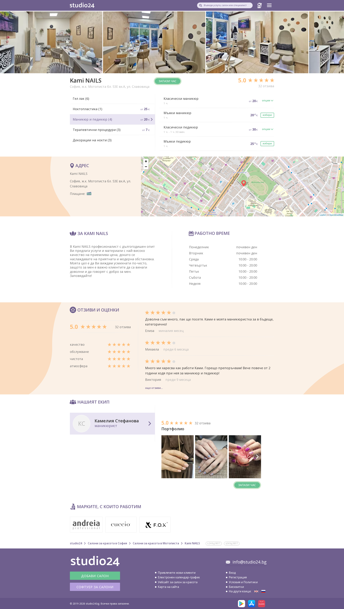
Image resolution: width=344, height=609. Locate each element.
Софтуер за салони (95, 587)
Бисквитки (236, 587)
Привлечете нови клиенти (176, 573)
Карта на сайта (168, 587)
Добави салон (95, 576)
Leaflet (323, 214)
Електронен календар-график (179, 577)
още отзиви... (154, 388)
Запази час (167, 81)
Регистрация (238, 577)
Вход (232, 573)
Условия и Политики (243, 582)
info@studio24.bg (249, 562)
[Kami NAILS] (256, 591)
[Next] (257, 457)
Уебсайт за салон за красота (177, 582)
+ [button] (146, 161)
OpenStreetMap (336, 214)
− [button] (146, 166)
